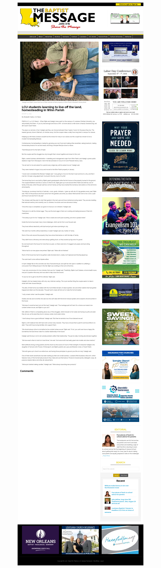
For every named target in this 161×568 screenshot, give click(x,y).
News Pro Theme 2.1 (73, 561)
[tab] (116, 475)
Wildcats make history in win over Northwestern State (117, 487)
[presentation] (116, 475)
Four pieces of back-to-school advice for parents (126, 436)
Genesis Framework (87, 561)
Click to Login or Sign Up (128, 4)
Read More (106, 456)
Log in (102, 561)
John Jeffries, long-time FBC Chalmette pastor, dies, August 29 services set (124, 501)
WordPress (96, 561)
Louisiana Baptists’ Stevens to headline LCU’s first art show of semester (119, 510)
